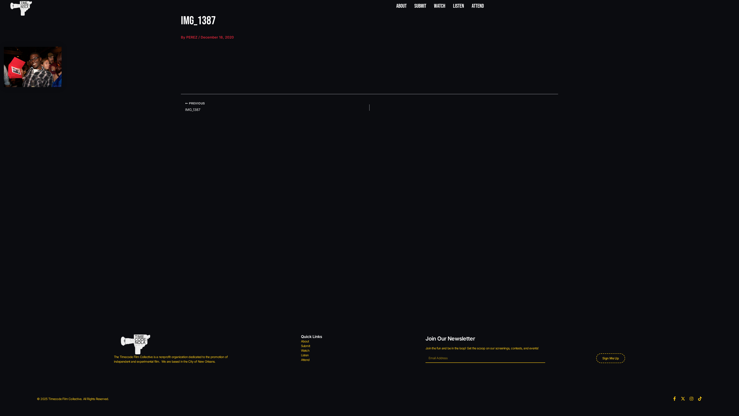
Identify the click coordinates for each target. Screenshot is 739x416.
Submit (420, 6)
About (401, 6)
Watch (439, 6)
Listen (458, 6)
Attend (478, 6)
